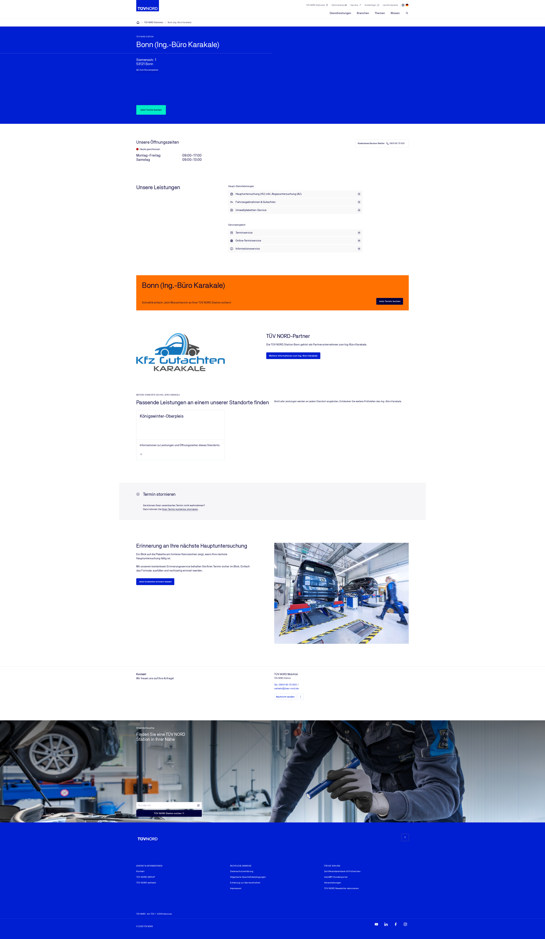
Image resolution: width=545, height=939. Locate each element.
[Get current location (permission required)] (198, 805)
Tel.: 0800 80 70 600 (285, 684)
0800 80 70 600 (397, 143)
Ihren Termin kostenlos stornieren (180, 509)
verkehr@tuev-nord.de (286, 688)
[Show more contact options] (300, 697)
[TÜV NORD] (138, 22)
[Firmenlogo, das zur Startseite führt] (147, 5)
